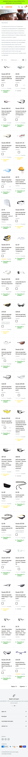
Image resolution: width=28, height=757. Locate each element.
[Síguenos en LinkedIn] (8, 739)
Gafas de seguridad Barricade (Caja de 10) (20, 214)
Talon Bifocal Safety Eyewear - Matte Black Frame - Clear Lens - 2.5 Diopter (21, 632)
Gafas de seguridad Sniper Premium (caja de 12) (6, 112)
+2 (23, 85)
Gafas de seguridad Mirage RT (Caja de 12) (6, 353)
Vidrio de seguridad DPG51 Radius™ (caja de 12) (7, 596)
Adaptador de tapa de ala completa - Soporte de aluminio (21, 181)
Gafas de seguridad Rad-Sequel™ (6, 561)
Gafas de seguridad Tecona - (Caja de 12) (7, 421)
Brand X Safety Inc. (21, 668)
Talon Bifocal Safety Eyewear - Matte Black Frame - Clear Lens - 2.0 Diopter (7, 632)
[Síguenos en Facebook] (3, 739)
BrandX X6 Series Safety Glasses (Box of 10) (21, 664)
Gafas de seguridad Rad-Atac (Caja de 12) (7, 282)
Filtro (5, 60)
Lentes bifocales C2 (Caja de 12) (21, 282)
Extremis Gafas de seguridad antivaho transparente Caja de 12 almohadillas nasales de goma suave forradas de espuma (21, 426)
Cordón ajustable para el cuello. (20, 495)
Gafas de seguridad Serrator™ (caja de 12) (20, 562)
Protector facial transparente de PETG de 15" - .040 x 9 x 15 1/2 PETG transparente (7, 216)
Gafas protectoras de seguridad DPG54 (21, 527)
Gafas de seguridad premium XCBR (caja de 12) (7, 78)
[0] (25, 7)
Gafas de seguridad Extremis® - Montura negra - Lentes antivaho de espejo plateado (7, 463)
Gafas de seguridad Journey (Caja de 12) (21, 315)
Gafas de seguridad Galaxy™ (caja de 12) (21, 146)
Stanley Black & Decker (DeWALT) (6, 323)
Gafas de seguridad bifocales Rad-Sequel (21, 353)
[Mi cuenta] (22, 7)
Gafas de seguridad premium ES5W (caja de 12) (21, 596)
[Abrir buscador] (19, 7)
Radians (4, 82)
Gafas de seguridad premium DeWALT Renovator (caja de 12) (6, 317)
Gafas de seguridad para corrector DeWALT (6, 249)
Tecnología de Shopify (6, 753)
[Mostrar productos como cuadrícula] (23, 60)
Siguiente (22, 686)
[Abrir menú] (2, 7)
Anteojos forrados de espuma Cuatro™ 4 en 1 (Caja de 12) (21, 112)
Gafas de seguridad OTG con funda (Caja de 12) (21, 388)
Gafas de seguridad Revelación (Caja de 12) (7, 388)
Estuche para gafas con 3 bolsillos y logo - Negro (7, 496)
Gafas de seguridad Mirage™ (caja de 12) (7, 180)
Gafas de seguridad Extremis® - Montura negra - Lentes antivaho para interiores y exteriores (21, 464)
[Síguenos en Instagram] (6, 739)
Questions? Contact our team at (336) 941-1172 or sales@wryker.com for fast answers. (14, 2)
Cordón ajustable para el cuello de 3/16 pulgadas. (7, 528)
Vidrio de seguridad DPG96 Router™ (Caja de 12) (6, 147)
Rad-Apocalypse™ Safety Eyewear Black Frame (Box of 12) (7, 665)
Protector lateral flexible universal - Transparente (20, 249)
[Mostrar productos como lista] (25, 60)
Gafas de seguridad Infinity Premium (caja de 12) (20, 78)
